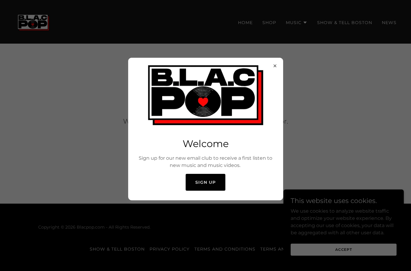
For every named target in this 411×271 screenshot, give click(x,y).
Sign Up (205, 182)
